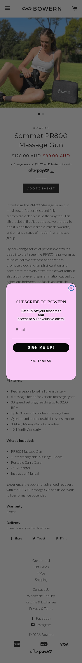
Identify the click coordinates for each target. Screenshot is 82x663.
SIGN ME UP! (41, 347)
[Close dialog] (71, 288)
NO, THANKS (41, 360)
